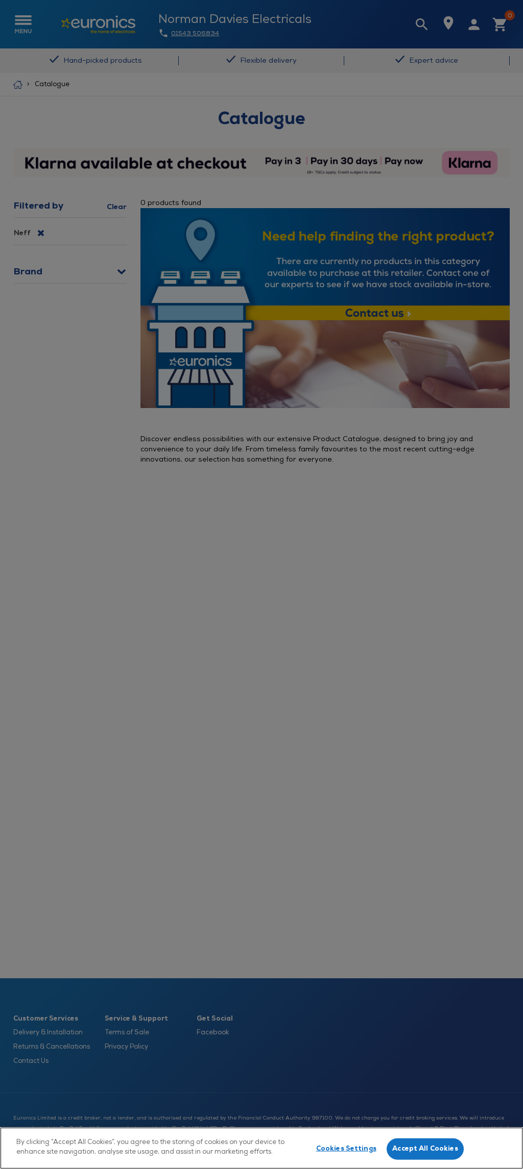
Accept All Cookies (425, 1149)
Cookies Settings (346, 1149)
